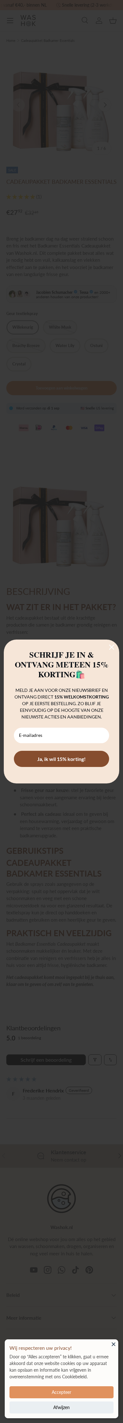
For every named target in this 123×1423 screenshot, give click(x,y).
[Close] (113, 1344)
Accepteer (61, 1392)
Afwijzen (61, 1407)
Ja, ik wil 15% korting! (61, 759)
